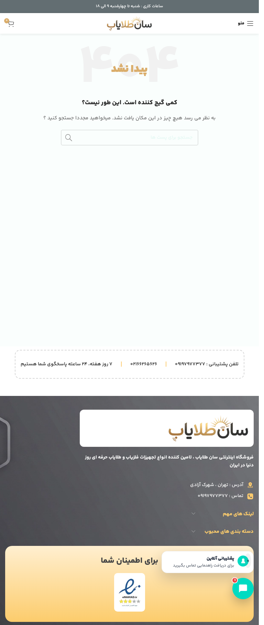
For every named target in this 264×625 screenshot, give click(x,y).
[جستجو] (69, 138)
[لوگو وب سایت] (129, 23)
